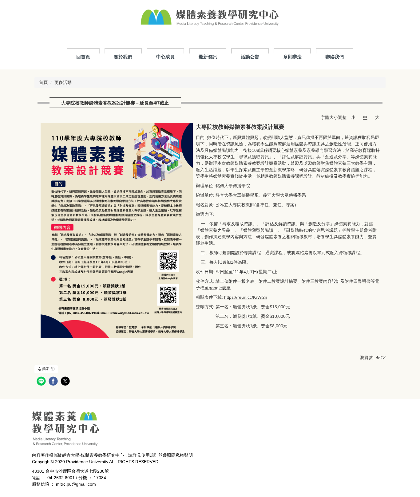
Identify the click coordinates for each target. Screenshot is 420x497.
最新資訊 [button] (208, 56)
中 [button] (365, 117)
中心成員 (165, 56)
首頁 (43, 82)
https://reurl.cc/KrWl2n (245, 297)
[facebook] (54, 382)
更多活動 (63, 82)
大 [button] (377, 117)
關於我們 (123, 56)
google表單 (220, 287)
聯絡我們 (334, 56)
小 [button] (353, 117)
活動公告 (250, 56)
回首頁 (83, 56)
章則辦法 (292, 56)
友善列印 (46, 369)
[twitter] (66, 382)
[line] (42, 382)
